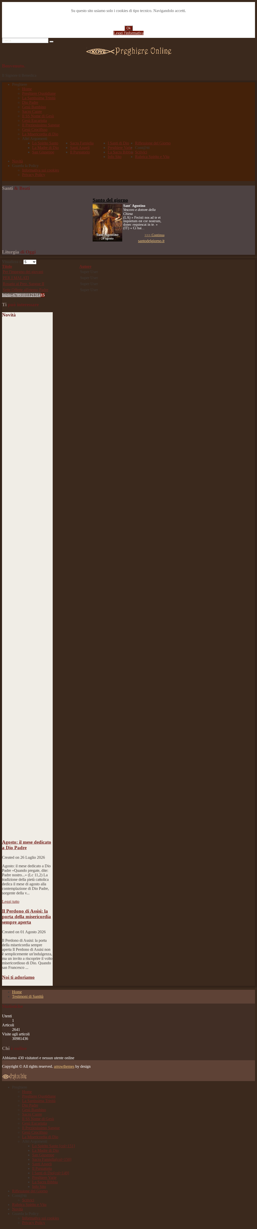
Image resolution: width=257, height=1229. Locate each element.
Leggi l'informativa (128, 33)
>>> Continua (154, 235)
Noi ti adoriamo (18, 969)
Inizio (6, 295)
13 (35, 295)
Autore (85, 266)
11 (27, 295)
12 (31, 295)
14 (39, 295)
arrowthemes (64, 1066)
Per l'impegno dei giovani (23, 272)
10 (23, 295)
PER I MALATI (16, 278)
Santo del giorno (110, 200)
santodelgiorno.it (151, 241)
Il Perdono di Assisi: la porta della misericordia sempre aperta (26, 909)
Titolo (7, 266)
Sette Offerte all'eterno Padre (25, 290)
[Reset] (51, 41)
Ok (128, 28)
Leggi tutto (10, 894)
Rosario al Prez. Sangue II (23, 284)
